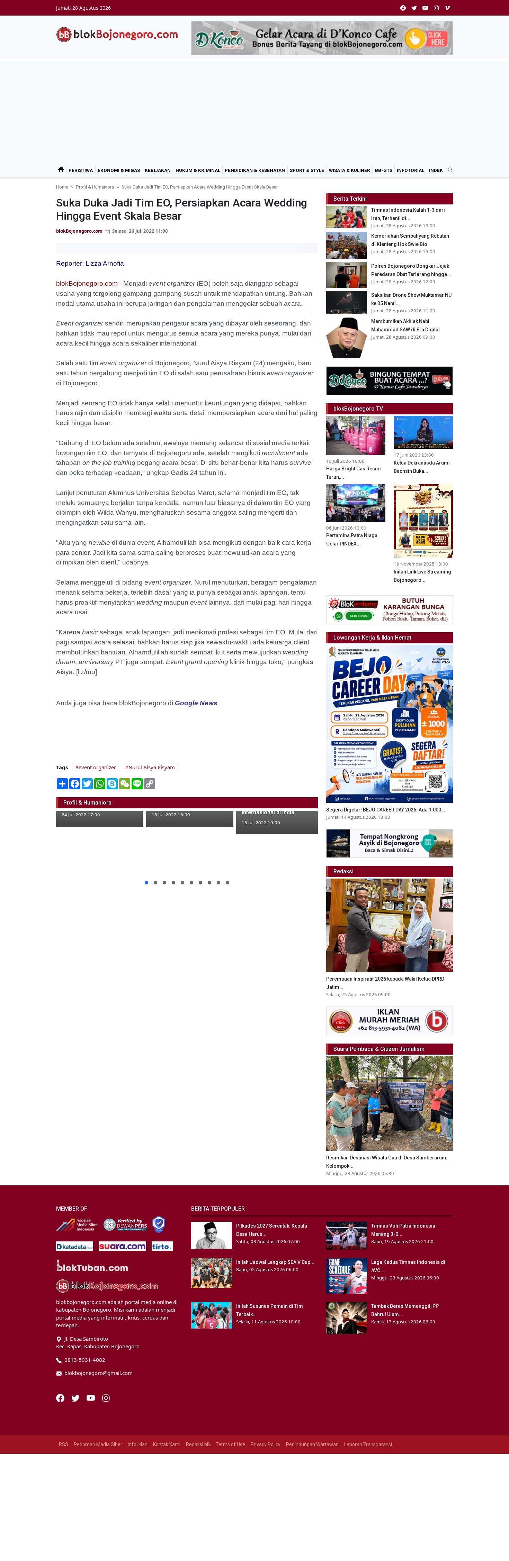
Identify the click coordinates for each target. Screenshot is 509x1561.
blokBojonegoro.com (79, 231)
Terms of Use (230, 1444)
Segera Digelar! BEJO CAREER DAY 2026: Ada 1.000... (385, 809)
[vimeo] (447, 7)
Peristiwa (81, 170)
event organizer (97, 767)
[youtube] (425, 7)
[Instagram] (106, 1397)
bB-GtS (383, 170)
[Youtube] (91, 1397)
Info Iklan (138, 1444)
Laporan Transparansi (368, 1444)
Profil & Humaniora (95, 187)
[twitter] (414, 7)
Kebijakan (158, 170)
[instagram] (436, 7)
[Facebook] (61, 1397)
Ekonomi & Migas (119, 170)
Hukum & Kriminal (198, 170)
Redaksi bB (198, 1444)
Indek (436, 170)
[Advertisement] (254, 109)
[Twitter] (76, 1397)
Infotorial (410, 170)
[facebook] (403, 7)
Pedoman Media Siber (98, 1444)
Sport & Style (307, 170)
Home (62, 187)
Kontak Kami (166, 1444)
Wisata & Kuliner (349, 170)
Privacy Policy (265, 1444)
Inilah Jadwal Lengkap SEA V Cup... (275, 1262)
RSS (63, 1444)
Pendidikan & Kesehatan (255, 170)
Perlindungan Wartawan (312, 1444)
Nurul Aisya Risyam (151, 767)
